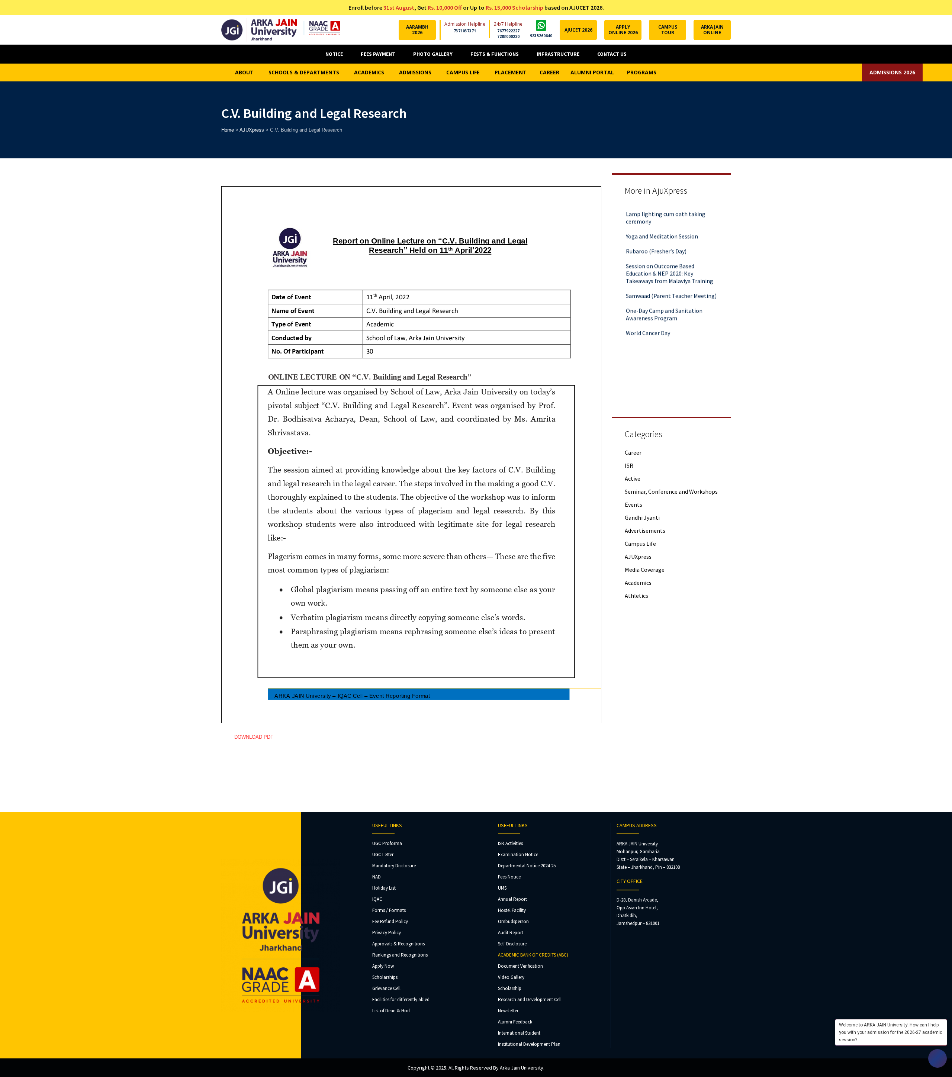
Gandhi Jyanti (642, 517)
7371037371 (465, 30)
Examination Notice (518, 854)
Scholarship (509, 988)
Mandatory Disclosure (394, 865)
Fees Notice (509, 877)
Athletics (636, 595)
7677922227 (508, 30)
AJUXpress (638, 556)
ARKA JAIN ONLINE (712, 30)
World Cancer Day (648, 316)
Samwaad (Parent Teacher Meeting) (671, 279)
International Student (519, 1033)
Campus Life (640, 543)
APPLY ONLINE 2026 (623, 30)
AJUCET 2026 (578, 30)
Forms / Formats (389, 910)
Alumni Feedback (515, 1022)
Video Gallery (511, 977)
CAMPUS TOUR (667, 30)
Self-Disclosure (512, 944)
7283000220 (508, 36)
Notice (334, 54)
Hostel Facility (512, 910)
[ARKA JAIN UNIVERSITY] (280, 30)
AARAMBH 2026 (417, 30)
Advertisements (645, 530)
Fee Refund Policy (390, 921)
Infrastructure (558, 54)
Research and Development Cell (530, 999)
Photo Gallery (433, 54)
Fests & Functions (494, 54)
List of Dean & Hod (391, 1010)
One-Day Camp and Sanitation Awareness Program (664, 297)
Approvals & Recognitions (398, 944)
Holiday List (384, 888)
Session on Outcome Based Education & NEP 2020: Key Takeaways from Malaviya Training (669, 257)
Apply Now (383, 966)
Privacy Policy (386, 932)
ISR (629, 465)
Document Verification (520, 966)
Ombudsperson (513, 921)
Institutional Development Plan (529, 1044)
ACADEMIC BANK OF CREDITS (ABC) (533, 955)
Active (632, 478)
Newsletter (508, 1010)
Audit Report (510, 932)
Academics (638, 582)
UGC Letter (382, 854)
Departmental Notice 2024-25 (527, 865)
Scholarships (385, 977)
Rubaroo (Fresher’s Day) (656, 234)
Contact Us (612, 54)
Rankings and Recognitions (400, 955)
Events (633, 504)
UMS (502, 888)
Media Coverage (645, 569)
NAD (376, 877)
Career (633, 452)
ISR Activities (510, 843)
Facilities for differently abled (401, 999)
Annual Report (512, 899)
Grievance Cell (386, 988)
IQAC (377, 899)
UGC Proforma (387, 843)
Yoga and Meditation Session (662, 219)
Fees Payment (378, 54)
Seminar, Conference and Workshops (671, 491)
